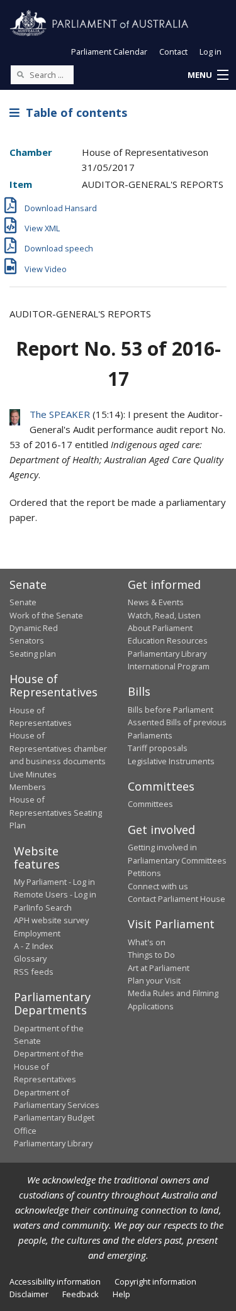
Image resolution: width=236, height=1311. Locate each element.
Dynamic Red (33, 628)
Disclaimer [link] (28, 1294)
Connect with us (158, 886)
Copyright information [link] (155, 1281)
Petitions (144, 873)
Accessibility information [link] (55, 1281)
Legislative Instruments (171, 761)
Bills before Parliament (170, 709)
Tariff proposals (158, 748)
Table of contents (73, 112)
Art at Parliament (158, 968)
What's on (147, 942)
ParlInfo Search (43, 907)
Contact (173, 51)
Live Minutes (33, 774)
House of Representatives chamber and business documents (58, 748)
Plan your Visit (154, 980)
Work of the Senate (46, 615)
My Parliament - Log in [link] (54, 881)
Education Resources (168, 640)
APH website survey (51, 920)
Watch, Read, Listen (164, 615)
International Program (169, 666)
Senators (26, 640)
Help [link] (121, 1294)
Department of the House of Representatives (49, 1066)
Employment (37, 933)
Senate (23, 602)
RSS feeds (33, 971)
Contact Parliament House (176, 898)
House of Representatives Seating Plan (55, 812)
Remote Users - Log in (55, 894)
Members (27, 787)
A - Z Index (33, 946)
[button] (207, 75)
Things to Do (151, 954)
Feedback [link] (80, 1294)
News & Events (156, 602)
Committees (150, 803)
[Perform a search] (20, 74)
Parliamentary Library (167, 653)
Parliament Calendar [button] (109, 51)
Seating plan (32, 653)
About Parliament (160, 628)
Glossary (30, 958)
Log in (210, 51)
